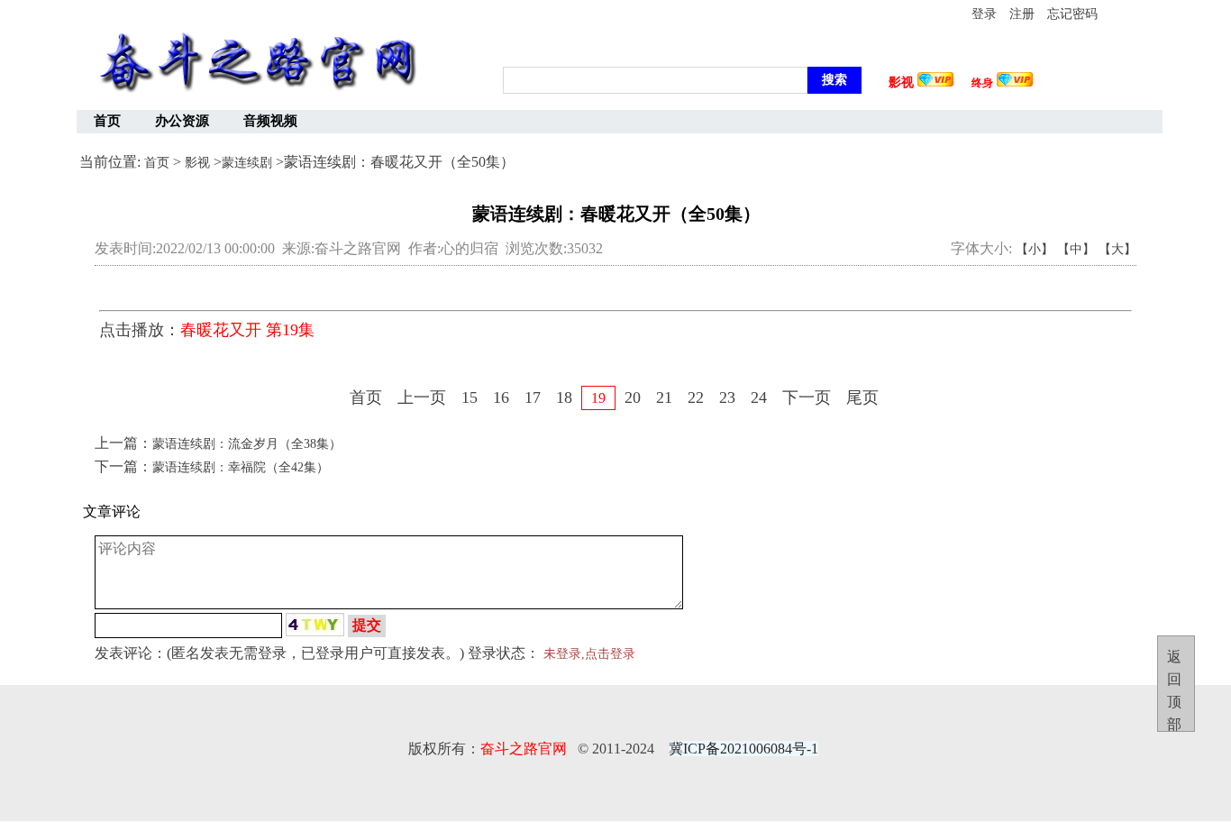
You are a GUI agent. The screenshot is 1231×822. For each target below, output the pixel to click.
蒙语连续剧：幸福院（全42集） (240, 467)
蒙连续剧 (247, 162)
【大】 (1117, 249)
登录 (984, 14)
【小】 (1034, 249)
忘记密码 (1072, 14)
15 (469, 397)
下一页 (806, 397)
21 (664, 397)
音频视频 (270, 121)
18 (564, 397)
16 (501, 397)
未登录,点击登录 (589, 654)
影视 (197, 162)
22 (696, 397)
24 (759, 397)
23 (727, 397)
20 (633, 397)
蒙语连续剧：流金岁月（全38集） (247, 444)
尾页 (862, 397)
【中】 (1076, 249)
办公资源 (182, 121)
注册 (1022, 14)
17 (532, 397)
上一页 (421, 397)
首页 (107, 121)
